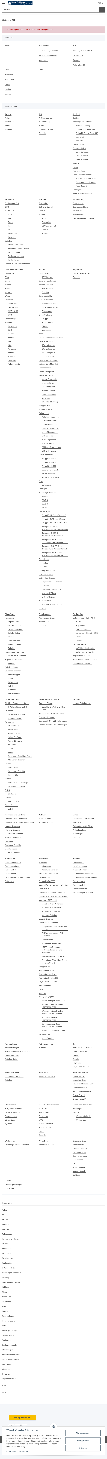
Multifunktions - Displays (19, 791)
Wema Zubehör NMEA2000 (53, 1047)
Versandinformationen (48, 55)
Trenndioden (44, 567)
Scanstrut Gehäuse (47, 725)
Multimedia (7, 1313)
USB (10, 315)
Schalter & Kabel (46, 409)
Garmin (42, 211)
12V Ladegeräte (48, 345)
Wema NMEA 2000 (47, 1013)
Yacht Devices (48, 322)
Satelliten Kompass (13, 848)
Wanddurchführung (50, 402)
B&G (7, 277)
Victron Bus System (47, 586)
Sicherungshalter (49, 394)
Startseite (9, 74)
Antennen (6, 1241)
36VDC (44, 504)
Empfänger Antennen (82, 273)
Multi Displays (14, 775)
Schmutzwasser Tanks (14, 1092)
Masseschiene (48, 383)
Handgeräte (13, 783)
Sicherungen (44, 413)
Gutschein (10, 1205)
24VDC (44, 500)
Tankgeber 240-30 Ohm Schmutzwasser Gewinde (53, 546)
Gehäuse (76, 1191)
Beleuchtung (7, 1250)
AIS (3, 1231)
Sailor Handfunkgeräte (86, 660)
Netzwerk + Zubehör (17, 722)
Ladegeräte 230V (46, 341)
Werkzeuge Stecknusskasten (17, 1161)
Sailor (78, 645)
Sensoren (9, 300)
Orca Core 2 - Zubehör (48, 939)
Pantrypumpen (79, 892)
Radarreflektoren (12, 1071)
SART (41, 1147)
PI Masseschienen (50, 303)
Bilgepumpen (78, 873)
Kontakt (8, 89)
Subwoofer (9, 892)
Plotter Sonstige (12, 813)
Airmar (11, 352)
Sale (4, 1342)
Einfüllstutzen (79, 144)
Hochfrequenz (79, 1161)
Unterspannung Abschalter (51, 578)
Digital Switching (46, 315)
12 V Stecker (47, 277)
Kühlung (6, 1303)
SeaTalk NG (13, 307)
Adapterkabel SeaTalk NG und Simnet (55, 944)
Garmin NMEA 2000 (47, 902)
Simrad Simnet (45, 1002)
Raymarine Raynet (47, 987)
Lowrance (9, 719)
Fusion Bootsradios (13, 873)
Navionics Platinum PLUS (83, 1100)
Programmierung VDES (83, 671)
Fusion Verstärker (12, 877)
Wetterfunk (13, 233)
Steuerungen (7, 1366)
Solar (41, 481)
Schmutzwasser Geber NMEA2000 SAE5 (51, 1035)
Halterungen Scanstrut (12, 1289)
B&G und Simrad (46, 207)
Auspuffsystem (45, 827)
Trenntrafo (43, 575)
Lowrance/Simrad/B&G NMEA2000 (48, 911)
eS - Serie (12, 753)
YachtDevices (44, 1051)
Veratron (9, 292)
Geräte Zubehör (15, 726)
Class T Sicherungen (51, 428)
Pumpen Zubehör (80, 896)
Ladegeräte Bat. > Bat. (48, 360)
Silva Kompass (11, 860)
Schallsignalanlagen (14, 1201)
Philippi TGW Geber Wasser (54, 519)
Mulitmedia (10, 211)
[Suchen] (102, 10)
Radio (10, 222)
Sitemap (76, 60)
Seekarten (6, 1356)
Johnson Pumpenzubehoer (87, 888)
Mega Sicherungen (50, 432)
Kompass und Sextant (11, 1299)
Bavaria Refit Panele (50, 470)
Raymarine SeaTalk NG (49, 998)
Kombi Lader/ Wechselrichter (51, 337)
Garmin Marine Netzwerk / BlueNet (50, 897)
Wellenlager (78, 842)
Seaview (79, 140)
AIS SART (42, 1125)
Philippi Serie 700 (49, 466)
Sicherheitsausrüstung (12, 1371)
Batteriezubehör (46, 296)
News (7, 45)
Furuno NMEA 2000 (47, 892)
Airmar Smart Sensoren (49, 884)
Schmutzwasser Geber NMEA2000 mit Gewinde (52, 1041)
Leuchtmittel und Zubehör (84, 218)
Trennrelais (44, 571)
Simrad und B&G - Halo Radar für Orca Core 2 (55, 978)
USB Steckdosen (46, 582)
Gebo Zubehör (82, 159)
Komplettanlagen (12, 1064)
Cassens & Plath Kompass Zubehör (16, 832)
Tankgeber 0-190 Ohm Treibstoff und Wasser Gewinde (51, 532)
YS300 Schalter (48, 473)
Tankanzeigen (45, 511)
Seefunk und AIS (12, 203)
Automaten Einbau (50, 424)
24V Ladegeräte (48, 349)
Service (8, 94)
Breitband (12, 237)
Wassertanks (44, 630)
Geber (10, 686)
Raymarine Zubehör (81, 1083)
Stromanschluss (80, 1168)
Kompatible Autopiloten (52, 960)
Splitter (42, 125)
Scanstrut (80, 137)
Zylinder (8, 1140)
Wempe (76, 1129)
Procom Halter (14, 252)
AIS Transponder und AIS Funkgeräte (53, 950)
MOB (41, 1136)
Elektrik (76, 1071)
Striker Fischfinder (16, 637)
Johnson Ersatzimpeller (86, 884)
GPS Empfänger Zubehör (19, 715)
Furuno (42, 214)
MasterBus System (47, 371)
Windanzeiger (11, 318)
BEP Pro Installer (46, 300)
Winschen (6, 1385)
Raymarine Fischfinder (15, 667)
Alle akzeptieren (83, 1433)
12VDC (44, 496)
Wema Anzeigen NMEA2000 (54, 1017)
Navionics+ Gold (80, 1096)
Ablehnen (83, 1448)
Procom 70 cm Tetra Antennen (18, 263)
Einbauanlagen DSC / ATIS (84, 626)
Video (10, 760)
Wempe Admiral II (83, 1132)
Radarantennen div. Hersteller (18, 1068)
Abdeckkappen (14, 683)
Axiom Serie (13, 738)
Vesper (79, 649)
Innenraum (77, 211)
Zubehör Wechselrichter (52, 612)
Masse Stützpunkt (50, 379)
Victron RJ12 (47, 594)
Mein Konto (10, 79)
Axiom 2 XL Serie (15, 749)
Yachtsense (47, 330)
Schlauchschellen (80, 899)
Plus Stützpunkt (49, 387)
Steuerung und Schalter (86, 182)
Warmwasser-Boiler (47, 626)
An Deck (5, 1236)
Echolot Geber (14, 641)
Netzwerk (12, 698)
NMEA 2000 (13, 303)
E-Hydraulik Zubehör (14, 1125)
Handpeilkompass (13, 837)
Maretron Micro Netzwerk (53, 920)
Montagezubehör (46, 375)
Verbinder (46, 398)
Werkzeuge (7, 1381)
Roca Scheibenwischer (82, 174)
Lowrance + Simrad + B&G (87, 641)
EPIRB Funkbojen (46, 1140)
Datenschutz (24, 1451)
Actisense (43, 873)
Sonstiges (77, 190)
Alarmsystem (44, 1129)
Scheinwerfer (78, 214)
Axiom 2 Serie (14, 741)
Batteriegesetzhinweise (83, 50)
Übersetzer (47, 877)
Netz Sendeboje (12, 675)
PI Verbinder (47, 311)
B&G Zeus (12, 802)
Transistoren (78, 1176)
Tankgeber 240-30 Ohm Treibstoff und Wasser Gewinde (52, 554)
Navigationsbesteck (47, 1092)
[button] (81, 2)
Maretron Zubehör (50, 931)
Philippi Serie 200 (49, 462)
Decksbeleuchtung (81, 207)
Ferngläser (9, 626)
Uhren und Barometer (11, 1376)
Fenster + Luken (80, 148)
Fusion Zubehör (12, 881)
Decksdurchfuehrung (82, 125)
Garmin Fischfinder (13, 633)
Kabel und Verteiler (50, 881)
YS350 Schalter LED (50, 477)
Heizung (5, 1294)
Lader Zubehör (48, 356)
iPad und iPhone (46, 711)
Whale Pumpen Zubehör (83, 903)
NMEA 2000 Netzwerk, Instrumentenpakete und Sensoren (53, 966)
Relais (7, 125)
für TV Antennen (15, 260)
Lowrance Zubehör (13, 679)
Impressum (11, 1451)
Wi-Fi (10, 218)
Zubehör (8, 129)
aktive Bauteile (79, 1184)
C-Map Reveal (79, 1111)
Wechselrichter (45, 609)
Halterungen (13, 690)
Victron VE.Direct (49, 601)
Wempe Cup (81, 1136)
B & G (7, 798)
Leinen (76, 167)
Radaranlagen (8, 1332)
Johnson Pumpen (80, 881)
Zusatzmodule (14, 702)
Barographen (78, 1125)
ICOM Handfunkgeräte (85, 656)
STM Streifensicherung (52, 447)
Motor (4, 1308)
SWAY (41, 1006)
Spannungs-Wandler (48, 492)
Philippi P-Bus (45, 405)
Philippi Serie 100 (49, 458)
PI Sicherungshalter (50, 307)
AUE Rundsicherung (50, 417)
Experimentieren (9, 1395)
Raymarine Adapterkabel (53, 590)
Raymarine (43, 203)
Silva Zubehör (14, 863)
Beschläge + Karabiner (82, 122)
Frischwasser (7, 1274)
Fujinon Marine (14, 630)
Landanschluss (45, 368)
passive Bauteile (80, 1187)
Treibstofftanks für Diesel (84, 834)
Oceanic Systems (46, 935)
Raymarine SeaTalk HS (48, 994)
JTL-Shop (93, 1456)
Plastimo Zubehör (15, 844)
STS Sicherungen (49, 451)
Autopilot (6, 1245)
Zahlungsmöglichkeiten (49, 50)
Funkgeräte (44, 1132)
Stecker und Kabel (16, 245)
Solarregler (47, 485)
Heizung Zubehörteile (82, 711)
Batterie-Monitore (46, 284)
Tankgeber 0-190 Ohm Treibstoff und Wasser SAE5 (54, 540)
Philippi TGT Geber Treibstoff (54, 515)
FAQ (6, 70)
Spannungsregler (80, 1172)
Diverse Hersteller (80, 1068)
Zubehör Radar (11, 1075)
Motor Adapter (48, 1054)
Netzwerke (6, 1318)
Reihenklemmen (49, 390)
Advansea (12, 349)
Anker (7, 118)
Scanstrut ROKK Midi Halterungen (48, 730)
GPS (6, 207)
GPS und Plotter (9, 1284)
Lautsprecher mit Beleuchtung (18, 888)
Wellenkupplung (80, 838)
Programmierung (46, 129)
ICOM (78, 630)
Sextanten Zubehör (13, 856)
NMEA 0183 (13, 311)
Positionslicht (78, 203)
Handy (11, 226)
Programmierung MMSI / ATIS (86, 667)
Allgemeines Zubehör (82, 664)
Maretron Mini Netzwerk (52, 928)
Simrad (8, 284)
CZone (44, 326)
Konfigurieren (83, 1440)
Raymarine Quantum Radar (54, 973)
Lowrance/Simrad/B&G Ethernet (53, 906)
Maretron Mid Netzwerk (52, 924)
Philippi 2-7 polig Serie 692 (87, 133)
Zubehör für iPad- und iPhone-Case (51, 716)
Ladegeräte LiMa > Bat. (49, 364)
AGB (74, 45)
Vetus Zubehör (82, 156)
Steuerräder (10, 1136)
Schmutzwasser (9, 1352)
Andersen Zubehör (47, 1161)
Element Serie (14, 734)
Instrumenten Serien (11, 1255)
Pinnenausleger (79, 171)
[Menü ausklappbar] (3, 1)
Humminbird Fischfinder (15, 660)
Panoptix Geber (15, 652)
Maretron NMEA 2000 (48, 916)
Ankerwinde (10, 122)
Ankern (5, 1226)
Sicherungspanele (47, 455)
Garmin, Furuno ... (84, 637)
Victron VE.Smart (49, 605)
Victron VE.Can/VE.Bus (51, 597)
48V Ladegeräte (48, 352)
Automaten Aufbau (50, 421)
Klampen (77, 163)
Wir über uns (44, 45)
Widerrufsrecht (79, 65)
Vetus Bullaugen (83, 152)
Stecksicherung (48, 443)
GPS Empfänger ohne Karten (17, 711)
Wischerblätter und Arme (87, 178)
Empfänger (7, 1265)
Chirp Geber (13, 645)
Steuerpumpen (11, 1132)
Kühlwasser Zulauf (47, 830)
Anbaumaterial (14, 364)
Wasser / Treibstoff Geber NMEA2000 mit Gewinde (53, 1028)
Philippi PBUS (44, 983)
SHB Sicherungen (49, 436)
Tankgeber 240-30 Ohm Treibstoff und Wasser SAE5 (54, 562)
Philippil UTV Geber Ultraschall (50, 524)
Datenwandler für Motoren (84, 827)
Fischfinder (7, 1270)
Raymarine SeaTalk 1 (48, 990)
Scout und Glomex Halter (19, 248)
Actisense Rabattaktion (83, 1064)
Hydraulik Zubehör (13, 1129)
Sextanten (9, 852)
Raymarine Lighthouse (82, 1108)
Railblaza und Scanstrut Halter (52, 721)
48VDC (44, 507)
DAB (10, 214)
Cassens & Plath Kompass (16, 827)
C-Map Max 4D (79, 1092)
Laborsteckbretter (80, 1165)
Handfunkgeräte (80, 652)
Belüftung (77, 118)
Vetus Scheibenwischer (83, 193)
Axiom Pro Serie (15, 745)
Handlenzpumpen (80, 877)
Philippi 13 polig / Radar (86, 129)
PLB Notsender (45, 1144)
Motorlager (77, 830)
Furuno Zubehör (15, 809)
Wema (7, 296)
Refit (41, 70)
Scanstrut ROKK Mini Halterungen (48, 737)
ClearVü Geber (14, 649)
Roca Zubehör (82, 186)
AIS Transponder (46, 118)
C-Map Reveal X (79, 1115)
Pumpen (5, 1327)
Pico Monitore (48, 288)
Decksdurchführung (17, 256)
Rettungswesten (9, 1337)
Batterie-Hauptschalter (49, 281)
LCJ (9, 345)
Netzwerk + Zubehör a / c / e (20, 764)
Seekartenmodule (9, 1361)
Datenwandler (45, 888)
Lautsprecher (11, 884)
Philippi (45, 318)
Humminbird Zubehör (17, 664)
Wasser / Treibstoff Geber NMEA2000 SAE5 (53, 1022)
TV (9, 229)
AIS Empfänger (45, 122)
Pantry (9, 1197)
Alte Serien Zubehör (17, 768)
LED (74, 1180)
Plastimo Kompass (13, 841)
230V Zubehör (45, 273)
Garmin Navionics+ (81, 1104)
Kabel (41, 334)
